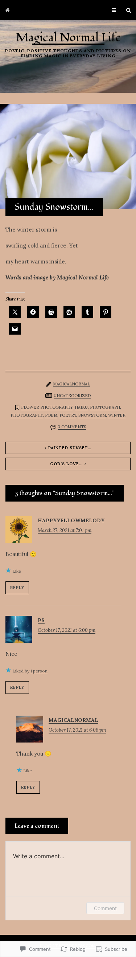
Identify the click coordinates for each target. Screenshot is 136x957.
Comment (105, 908)
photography (27, 415)
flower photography (47, 407)
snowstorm (92, 415)
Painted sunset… (69, 447)
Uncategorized (72, 395)
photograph (105, 407)
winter (116, 415)
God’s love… (66, 463)
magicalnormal (71, 384)
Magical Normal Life (68, 38)
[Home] (7, 10)
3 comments (72, 426)
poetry (67, 415)
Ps (41, 620)
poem (51, 415)
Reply (17, 587)
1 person (39, 671)
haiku (81, 407)
